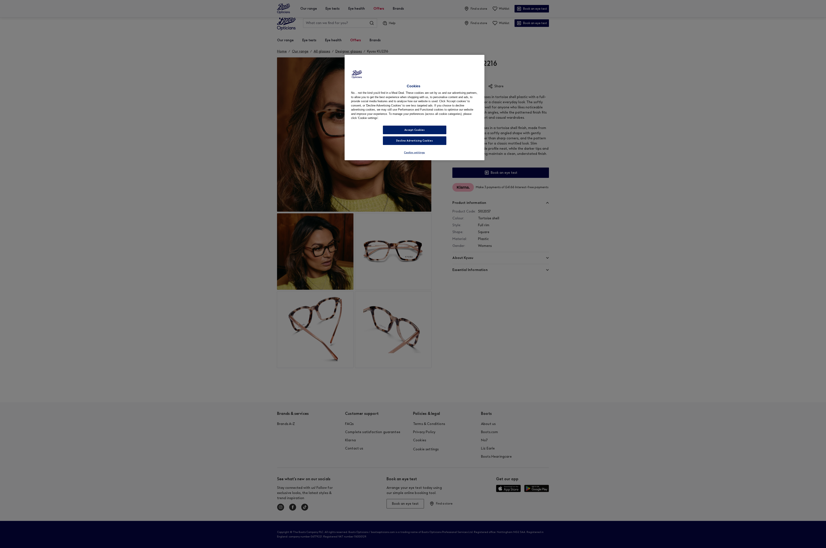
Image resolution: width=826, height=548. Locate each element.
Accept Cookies (414, 129)
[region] (414, 107)
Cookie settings (414, 152)
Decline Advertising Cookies (414, 140)
